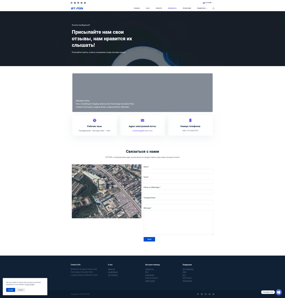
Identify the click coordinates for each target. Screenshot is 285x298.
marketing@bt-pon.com (142, 131)
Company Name (149, 198)
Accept (10, 290)
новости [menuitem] (159, 8)
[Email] (81, 3)
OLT (184, 275)
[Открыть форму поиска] (213, 8)
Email (146, 177)
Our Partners (113, 275)
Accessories (187, 281)
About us (111, 269)
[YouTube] (75, 3)
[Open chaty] (279, 292)
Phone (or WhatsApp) (152, 187)
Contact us (149, 269)
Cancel (20, 290)
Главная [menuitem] (137, 8)
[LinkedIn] (78, 3)
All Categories (188, 269)
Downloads (149, 275)
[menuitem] (207, 3)
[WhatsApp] (85, 3)
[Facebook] (71, 3)
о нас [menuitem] (148, 8)
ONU (184, 272)
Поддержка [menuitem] (201, 8)
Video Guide (150, 281)
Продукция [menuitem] (187, 8)
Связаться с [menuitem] (172, 8)
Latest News (113, 272)
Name (146, 167)
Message (148, 208)
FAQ (147, 272)
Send (149, 239)
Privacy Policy (29, 284)
